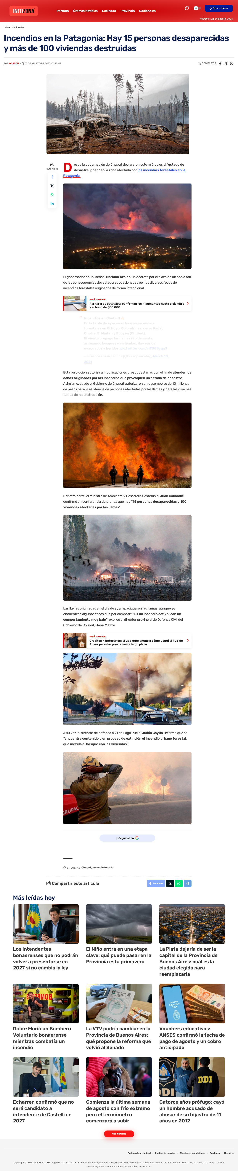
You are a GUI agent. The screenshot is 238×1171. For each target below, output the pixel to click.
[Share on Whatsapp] (231, 63)
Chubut (86, 867)
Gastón (14, 63)
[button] (186, 8)
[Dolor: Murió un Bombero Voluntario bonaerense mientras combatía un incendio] (46, 1003)
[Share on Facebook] (220, 63)
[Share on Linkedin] (52, 203)
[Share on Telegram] (188, 883)
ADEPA (182, 1162)
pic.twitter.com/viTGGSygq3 (143, 348)
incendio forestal (103, 867)
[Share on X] (226, 63)
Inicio (7, 27)
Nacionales (18, 27)
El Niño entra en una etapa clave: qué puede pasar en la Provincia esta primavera (118, 955)
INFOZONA (44, 1162)
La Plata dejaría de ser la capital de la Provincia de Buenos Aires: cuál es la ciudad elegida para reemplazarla (188, 961)
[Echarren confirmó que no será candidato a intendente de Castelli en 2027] (46, 1077)
